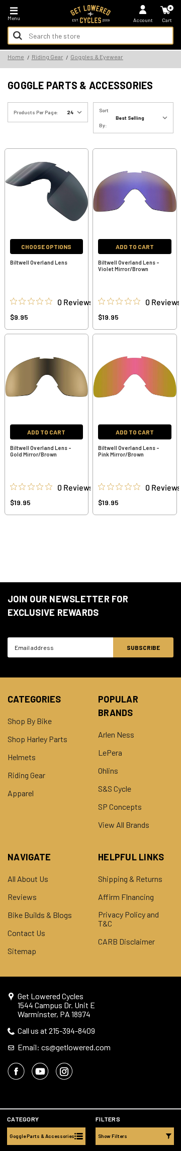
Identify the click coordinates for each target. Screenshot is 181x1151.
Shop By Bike (30, 721)
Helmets (22, 757)
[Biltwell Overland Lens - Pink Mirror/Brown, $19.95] (134, 376)
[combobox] (90, 36)
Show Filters (112, 1136)
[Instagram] (64, 1071)
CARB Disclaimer (126, 941)
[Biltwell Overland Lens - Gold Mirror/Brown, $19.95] (46, 376)
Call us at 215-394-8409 (56, 1030)
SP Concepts (120, 806)
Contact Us (26, 933)
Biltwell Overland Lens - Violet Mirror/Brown (128, 265)
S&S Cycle (114, 788)
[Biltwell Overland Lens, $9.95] (46, 191)
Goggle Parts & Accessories (42, 1136)
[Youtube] (40, 1071)
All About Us (28, 878)
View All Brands (123, 824)
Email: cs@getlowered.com (64, 1047)
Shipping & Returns (130, 878)
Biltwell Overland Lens (38, 262)
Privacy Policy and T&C (128, 919)
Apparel (21, 793)
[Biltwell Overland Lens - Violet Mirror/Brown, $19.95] (134, 191)
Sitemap (22, 951)
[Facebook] (16, 1071)
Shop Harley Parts (37, 739)
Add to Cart (135, 246)
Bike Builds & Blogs (40, 914)
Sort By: (104, 117)
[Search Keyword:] (18, 36)
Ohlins (108, 770)
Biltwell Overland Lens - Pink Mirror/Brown (128, 450)
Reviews (22, 896)
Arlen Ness (116, 734)
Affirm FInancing (126, 896)
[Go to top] (172, 1066)
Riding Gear (26, 775)
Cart (167, 20)
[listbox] (143, 117)
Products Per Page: (36, 112)
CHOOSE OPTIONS (46, 246)
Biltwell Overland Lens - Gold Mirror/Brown (40, 450)
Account (143, 20)
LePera (110, 752)
